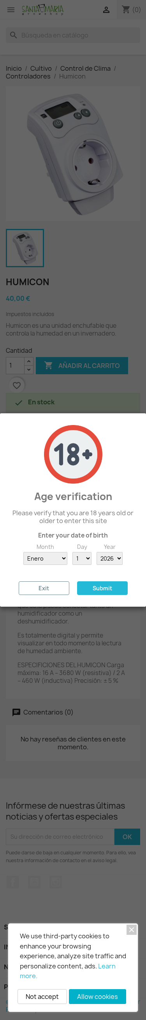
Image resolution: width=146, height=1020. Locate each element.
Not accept (42, 996)
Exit (44, 588)
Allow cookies (97, 996)
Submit (102, 588)
